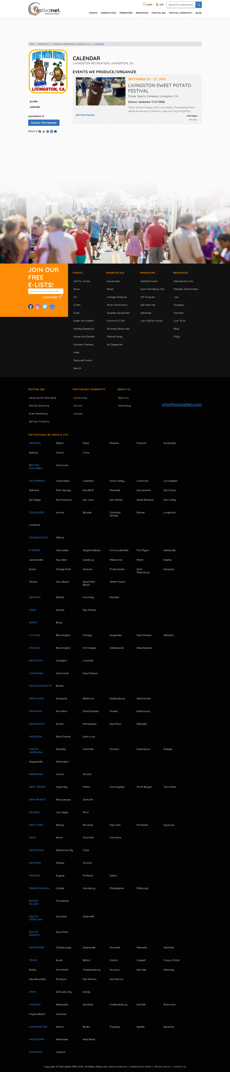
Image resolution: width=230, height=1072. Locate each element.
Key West (61, 559)
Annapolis (61, 698)
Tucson (60, 452)
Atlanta (60, 597)
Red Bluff (88, 490)
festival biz (159, 12)
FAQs (177, 336)
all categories (115, 344)
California (37, 480)
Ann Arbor (61, 711)
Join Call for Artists (152, 320)
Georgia (35, 597)
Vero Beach (62, 581)
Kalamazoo (143, 711)
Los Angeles (171, 480)
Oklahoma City (64, 850)
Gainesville (170, 550)
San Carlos (170, 490)
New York (36, 824)
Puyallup (115, 1026)
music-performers (117, 304)
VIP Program (148, 297)
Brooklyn (88, 824)
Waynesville (36, 761)
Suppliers (179, 304)
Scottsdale (170, 443)
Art (75, 297)
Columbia (61, 916)
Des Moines (89, 609)
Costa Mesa (62, 480)
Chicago (87, 635)
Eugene (60, 875)
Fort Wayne (89, 647)
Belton (86, 960)
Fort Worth (62, 969)
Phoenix (114, 443)
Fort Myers (143, 550)
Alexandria (62, 1004)
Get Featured (148, 304)
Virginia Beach (37, 1014)
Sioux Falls (62, 931)
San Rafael (116, 499)
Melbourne (116, 559)
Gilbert (59, 443)
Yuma (86, 452)
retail (110, 289)
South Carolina (35, 918)
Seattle (141, 1026)
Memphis (142, 947)
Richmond (169, 1004)
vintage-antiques (117, 297)
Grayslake (116, 635)
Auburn (60, 1026)
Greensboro (143, 749)
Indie (76, 352)
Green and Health (84, 320)
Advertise (146, 312)
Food (76, 312)
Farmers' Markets (83, 344)
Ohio (32, 837)
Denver (141, 512)
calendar (35, 106)
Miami (140, 559)
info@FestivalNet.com (182, 404)
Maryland (36, 698)
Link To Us (180, 320)
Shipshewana (144, 647)
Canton (114, 960)
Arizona (35, 443)
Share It (33, 131)
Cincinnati (88, 837)
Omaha (87, 774)
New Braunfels (37, 979)
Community (80, 397)
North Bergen (144, 786)
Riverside (115, 490)
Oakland (34, 490)
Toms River (170, 786)
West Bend (89, 1039)
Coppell (141, 960)
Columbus (115, 837)
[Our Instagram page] (37, 306)
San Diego (35, 499)
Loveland (34, 524)
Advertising (124, 405)
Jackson (61, 1052)
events (93, 12)
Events (78, 272)
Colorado (36, 512)
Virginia (35, 1004)
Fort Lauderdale (119, 550)
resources (142, 12)
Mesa (86, 443)
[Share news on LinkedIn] (51, 131)
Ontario (35, 862)
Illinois (34, 635)
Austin (59, 960)
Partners (179, 312)
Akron (59, 837)
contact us (180, 1066)
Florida (34, 550)
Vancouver (62, 465)
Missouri (35, 736)
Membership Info (183, 281)
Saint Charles (144, 635)
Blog (198, 12)
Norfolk (141, 1004)
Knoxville (115, 947)
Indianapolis (117, 647)
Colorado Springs (115, 514)
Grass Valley (117, 480)
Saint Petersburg (143, 571)
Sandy (86, 991)
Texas (33, 960)
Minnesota (37, 723)
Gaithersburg (117, 698)
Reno (86, 812)
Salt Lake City (64, 991)
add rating (193, 120)
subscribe (50, 297)
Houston (115, 969)
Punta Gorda (117, 569)
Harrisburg (89, 888)
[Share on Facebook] (39, 131)
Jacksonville (36, 559)
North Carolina (35, 750)
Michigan (35, 711)
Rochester (142, 824)
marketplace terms (140, 1066)
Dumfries (88, 1004)
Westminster (144, 698)
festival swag (114, 336)
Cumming (88, 597)
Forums (78, 405)
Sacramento (144, 490)
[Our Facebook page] (30, 306)
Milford (60, 537)
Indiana (34, 647)
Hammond (62, 673)
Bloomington (63, 635)
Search (78, 368)
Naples (168, 559)
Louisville (88, 660)
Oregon (34, 875)
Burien (86, 1026)
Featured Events (83, 360)
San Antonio (90, 979)
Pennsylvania (39, 888)
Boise (59, 622)
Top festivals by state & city (48, 434)
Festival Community (180, 12)
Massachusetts (39, 685)
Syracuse (169, 824)
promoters (126, 12)
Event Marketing (38, 413)
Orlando (87, 569)
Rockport (61, 979)
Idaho (33, 622)
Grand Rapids (91, 711)
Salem (113, 875)
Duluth (59, 723)
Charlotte (88, 749)
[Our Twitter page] (45, 306)
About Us (123, 389)
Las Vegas (62, 812)
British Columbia (36, 467)
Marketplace (108, 12)
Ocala (32, 569)
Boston (60, 685)
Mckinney (169, 969)
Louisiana (36, 673)
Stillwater (142, 723)
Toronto (87, 862)
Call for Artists (82, 281)
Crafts (77, 304)
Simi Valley (170, 499)
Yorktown (61, 1014)
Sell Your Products (39, 421)
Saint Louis (89, 736)
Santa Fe (88, 799)
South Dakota (34, 933)
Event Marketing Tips (152, 289)
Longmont (170, 512)
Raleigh (168, 749)
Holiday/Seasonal (84, 328)
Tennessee (36, 947)
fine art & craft (116, 320)
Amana (60, 609)
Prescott (141, 443)
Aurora (60, 512)
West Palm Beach (89, 583)
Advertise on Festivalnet (42, 397)
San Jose (88, 499)
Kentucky (36, 660)
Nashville (169, 947)
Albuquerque (63, 799)
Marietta (114, 597)
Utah (32, 991)
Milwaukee (62, 1039)
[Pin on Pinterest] (47, 131)
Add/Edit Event (149, 281)
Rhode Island (34, 902)
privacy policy (162, 1066)
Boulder (87, 512)
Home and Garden (84, 336)
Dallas (32, 969)
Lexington (61, 660)
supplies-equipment (118, 312)
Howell (114, 711)
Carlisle (60, 888)
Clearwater (62, 550)
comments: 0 (36, 116)
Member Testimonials (186, 289)
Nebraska (36, 774)
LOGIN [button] (149, 4)
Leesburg (88, 559)
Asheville (61, 749)
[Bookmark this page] (52, 306)
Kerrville (141, 969)
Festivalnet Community (89, 389)
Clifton (86, 786)
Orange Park (63, 569)
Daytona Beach (92, 550)
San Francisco (64, 499)
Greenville (88, 916)
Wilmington (62, 761)
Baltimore (88, 698)
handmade (113, 281)
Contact (78, 413)
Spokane (169, 1026)
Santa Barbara (145, 499)
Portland (88, 875)
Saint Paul (115, 723)
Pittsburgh (142, 888)
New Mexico (37, 799)
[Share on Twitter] (43, 131)
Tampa (33, 581)
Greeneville (89, 947)
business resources (118, 328)
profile (34, 101)
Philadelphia (117, 888)
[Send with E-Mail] (55, 131)
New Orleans (90, 673)
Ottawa (60, 862)
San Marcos (116, 979)
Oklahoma (36, 850)
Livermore (142, 480)
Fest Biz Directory (39, 405)
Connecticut (38, 537)
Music (77, 289)
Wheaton (169, 635)
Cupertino (88, 480)
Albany (60, 824)
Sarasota (169, 569)
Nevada (34, 812)
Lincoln (60, 774)
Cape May (62, 786)
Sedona (33, 452)
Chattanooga (63, 947)
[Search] (198, 5)
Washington (38, 1026)
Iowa (32, 609)
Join (176, 297)
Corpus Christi (171, 960)
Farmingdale (117, 786)
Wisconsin (36, 1039)
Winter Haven (117, 581)
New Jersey (37, 786)
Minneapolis (90, 723)
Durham (114, 749)
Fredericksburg (91, 969)
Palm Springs (63, 490)
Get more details (85, 114)
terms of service (117, 1066)
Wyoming (35, 1052)
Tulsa (86, 850)
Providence (62, 900)
